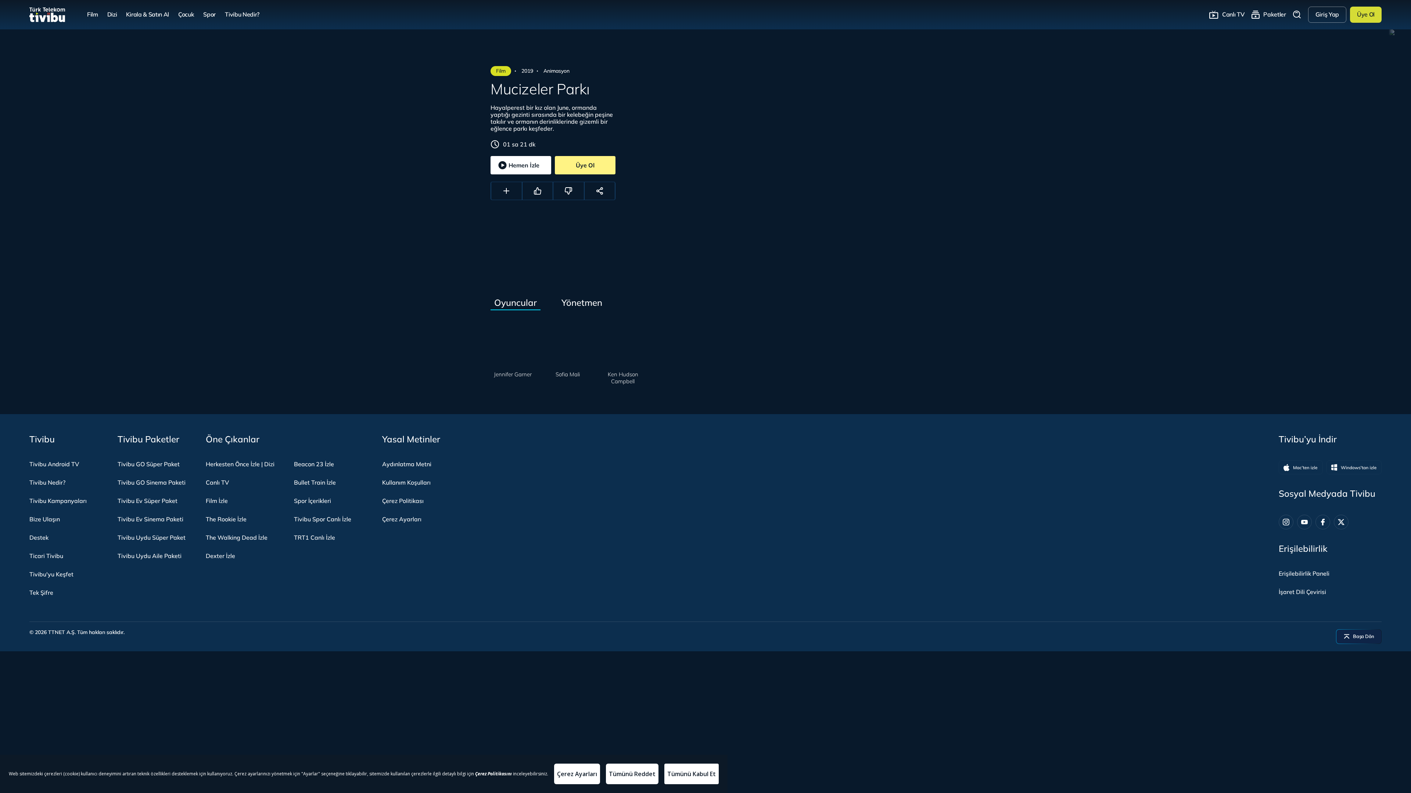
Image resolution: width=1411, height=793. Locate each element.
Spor (209, 14)
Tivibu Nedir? (242, 14)
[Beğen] (538, 191)
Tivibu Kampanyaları (58, 500)
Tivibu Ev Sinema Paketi (150, 519)
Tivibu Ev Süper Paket (147, 500)
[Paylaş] (600, 191)
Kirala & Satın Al (147, 14)
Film (92, 14)
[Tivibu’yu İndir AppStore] (1301, 467)
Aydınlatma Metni (406, 464)
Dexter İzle (220, 556)
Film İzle (217, 500)
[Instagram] (1286, 522)
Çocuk (186, 14)
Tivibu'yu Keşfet (51, 574)
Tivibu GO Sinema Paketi (152, 482)
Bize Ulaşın (44, 519)
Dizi (112, 14)
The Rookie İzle (226, 519)
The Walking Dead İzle (237, 537)
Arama (1297, 14)
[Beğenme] (568, 191)
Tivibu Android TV (54, 464)
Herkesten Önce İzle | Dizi (240, 464)
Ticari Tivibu (46, 556)
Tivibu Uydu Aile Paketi (150, 556)
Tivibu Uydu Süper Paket (152, 537)
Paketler (1274, 14)
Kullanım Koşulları (406, 482)
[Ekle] (506, 191)
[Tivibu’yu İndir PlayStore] (1354, 467)
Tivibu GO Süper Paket (149, 464)
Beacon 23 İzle (314, 464)
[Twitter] (1341, 522)
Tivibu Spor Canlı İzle (322, 519)
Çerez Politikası (403, 500)
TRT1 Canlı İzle (314, 537)
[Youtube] (1304, 522)
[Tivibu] (47, 14)
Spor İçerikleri (312, 500)
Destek (39, 537)
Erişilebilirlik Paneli (1304, 573)
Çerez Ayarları (401, 519)
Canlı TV (1233, 14)
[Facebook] (1322, 522)
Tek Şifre (41, 592)
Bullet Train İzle (315, 482)
